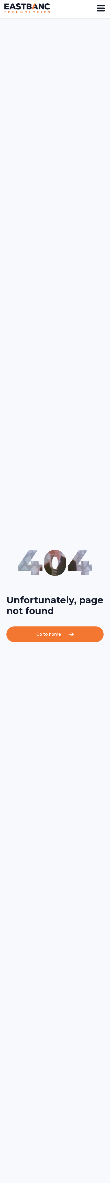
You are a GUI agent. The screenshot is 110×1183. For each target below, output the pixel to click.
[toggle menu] (101, 8)
